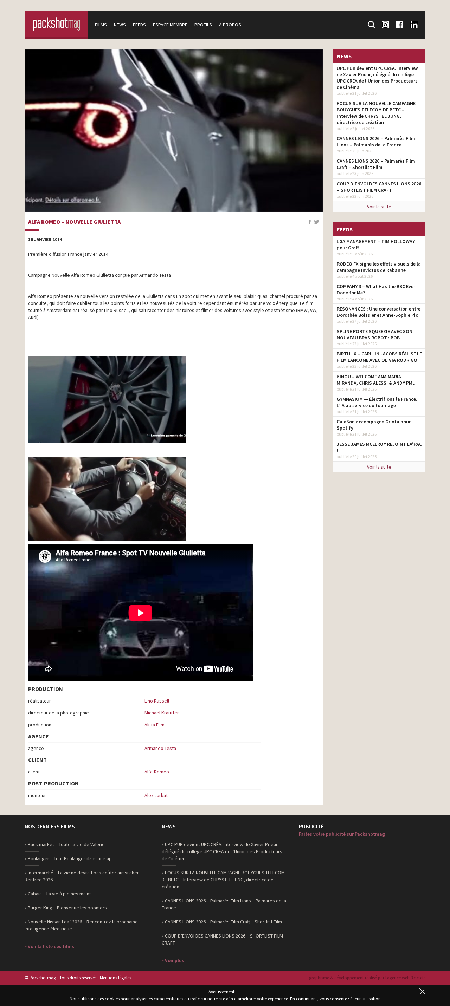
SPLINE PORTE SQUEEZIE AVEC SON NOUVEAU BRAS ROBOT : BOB (374, 334)
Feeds (139, 24)
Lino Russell (156, 701)
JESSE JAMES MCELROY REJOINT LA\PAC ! (379, 447)
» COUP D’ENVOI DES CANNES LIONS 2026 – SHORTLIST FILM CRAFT (222, 939)
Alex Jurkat (156, 795)
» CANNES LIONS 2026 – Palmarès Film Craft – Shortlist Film (222, 922)
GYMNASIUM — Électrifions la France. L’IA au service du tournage (377, 402)
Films (101, 24)
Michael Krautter (161, 713)
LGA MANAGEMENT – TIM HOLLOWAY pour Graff (376, 244)
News (120, 24)
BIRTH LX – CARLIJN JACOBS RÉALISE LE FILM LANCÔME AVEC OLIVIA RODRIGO (379, 357)
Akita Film (154, 724)
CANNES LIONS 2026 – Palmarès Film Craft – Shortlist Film (376, 164)
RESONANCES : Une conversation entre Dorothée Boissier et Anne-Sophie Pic (378, 312)
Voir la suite (379, 206)
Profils (203, 24)
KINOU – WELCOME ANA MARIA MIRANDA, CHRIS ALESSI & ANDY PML (376, 379)
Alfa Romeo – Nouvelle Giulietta (74, 222)
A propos (230, 24)
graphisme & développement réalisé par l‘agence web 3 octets (367, 978)
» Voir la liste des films (49, 946)
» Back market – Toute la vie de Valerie (65, 844)
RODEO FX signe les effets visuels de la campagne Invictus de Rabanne (379, 267)
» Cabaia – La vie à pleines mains (58, 893)
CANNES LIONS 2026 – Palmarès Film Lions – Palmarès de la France (376, 141)
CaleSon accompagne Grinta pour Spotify (374, 424)
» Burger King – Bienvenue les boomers (66, 907)
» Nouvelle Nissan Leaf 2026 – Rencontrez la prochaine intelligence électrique (81, 925)
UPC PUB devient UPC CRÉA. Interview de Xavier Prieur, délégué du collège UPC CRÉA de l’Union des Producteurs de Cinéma (377, 77)
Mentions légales (115, 978)
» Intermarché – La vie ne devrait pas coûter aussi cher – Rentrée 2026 (83, 876)
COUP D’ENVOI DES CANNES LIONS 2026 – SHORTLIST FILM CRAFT (379, 187)
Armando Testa (160, 748)
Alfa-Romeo (156, 772)
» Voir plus (173, 960)
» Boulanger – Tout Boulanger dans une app (70, 858)
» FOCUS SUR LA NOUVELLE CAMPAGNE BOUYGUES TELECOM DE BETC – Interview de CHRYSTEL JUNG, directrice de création (223, 879)
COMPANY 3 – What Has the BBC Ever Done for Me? (376, 289)
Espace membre (170, 24)
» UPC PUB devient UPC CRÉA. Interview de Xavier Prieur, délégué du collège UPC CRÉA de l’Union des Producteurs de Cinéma (222, 851)
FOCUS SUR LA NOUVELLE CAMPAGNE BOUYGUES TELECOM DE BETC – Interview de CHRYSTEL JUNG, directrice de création (376, 112)
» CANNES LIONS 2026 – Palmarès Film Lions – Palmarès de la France (224, 904)
